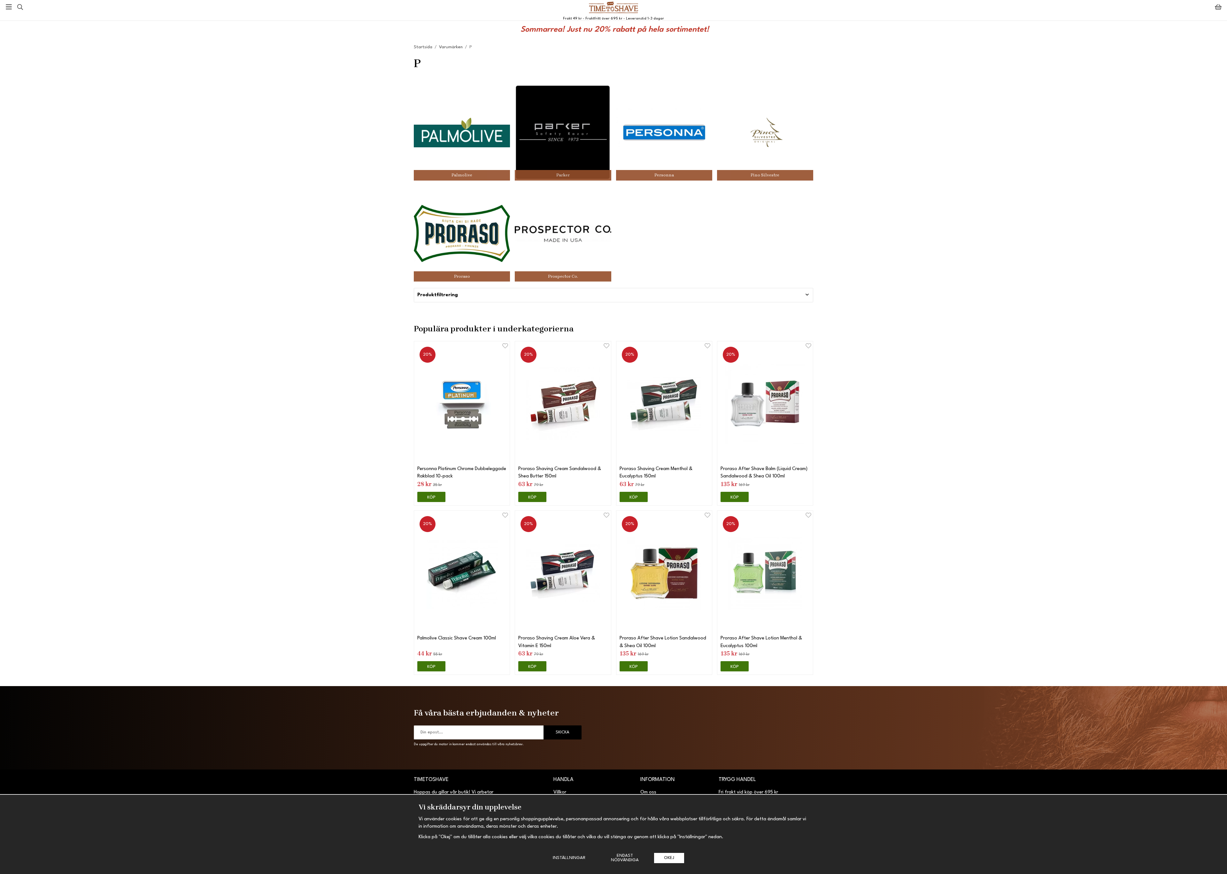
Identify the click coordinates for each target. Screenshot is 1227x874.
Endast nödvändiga (625, 858)
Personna (664, 175)
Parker (563, 175)
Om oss (648, 792)
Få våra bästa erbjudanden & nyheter (486, 712)
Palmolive (461, 175)
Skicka (562, 732)
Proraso (462, 276)
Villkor (559, 792)
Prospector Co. (563, 276)
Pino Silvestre (765, 175)
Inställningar (569, 858)
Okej (669, 858)
